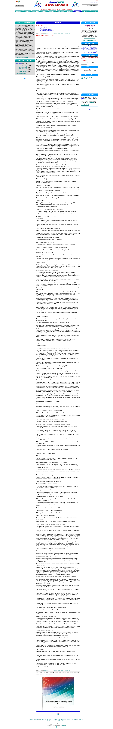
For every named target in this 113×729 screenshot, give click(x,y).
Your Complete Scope (89, 38)
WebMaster (63, 725)
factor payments (23, 67)
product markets (23, 68)
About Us (49, 720)
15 (61, 33)
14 (59, 33)
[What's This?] (90, 26)
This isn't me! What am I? (89, 40)
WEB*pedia (36, 719)
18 (66, 33)
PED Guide (69, 719)
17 (64, 33)
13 (58, 33)
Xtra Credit (84, 78)
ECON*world (50, 719)
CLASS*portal (57, 719)
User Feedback (90, 102)
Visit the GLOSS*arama (21, 57)
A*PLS (83, 719)
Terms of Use (54, 720)
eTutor (79, 719)
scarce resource (23, 71)
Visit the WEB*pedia (20, 73)
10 (53, 33)
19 (67, 33)
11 (55, 33)
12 (56, 33)
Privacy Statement (62, 720)
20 (69, 33)
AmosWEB (31, 719)
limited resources (23, 69)
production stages (23, 66)
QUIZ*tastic (63, 719)
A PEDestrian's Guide (86, 77)
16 (62, 33)
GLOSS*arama (43, 719)
